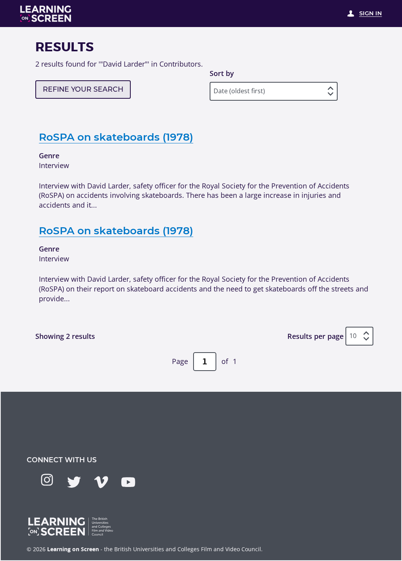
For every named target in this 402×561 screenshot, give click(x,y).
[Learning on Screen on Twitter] (74, 482)
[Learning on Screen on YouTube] (128, 482)
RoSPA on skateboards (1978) (116, 137)
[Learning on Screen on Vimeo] (101, 482)
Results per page (315, 336)
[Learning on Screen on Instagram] (47, 480)
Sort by (222, 73)
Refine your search (83, 89)
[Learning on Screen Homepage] (46, 13)
